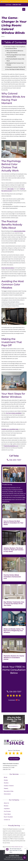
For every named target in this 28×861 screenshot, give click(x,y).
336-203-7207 (15, 460)
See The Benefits (13, 726)
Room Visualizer (8, 817)
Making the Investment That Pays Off (15, 67)
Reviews (6, 805)
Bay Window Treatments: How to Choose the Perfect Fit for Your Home (14, 603)
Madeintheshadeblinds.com (11, 446)
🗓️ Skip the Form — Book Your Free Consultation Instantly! (14, 1)
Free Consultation (14, 758)
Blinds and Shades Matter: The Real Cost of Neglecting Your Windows (14, 630)
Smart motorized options (7, 267)
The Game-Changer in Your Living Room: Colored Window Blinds (14, 47)
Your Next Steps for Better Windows (15, 69)
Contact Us (7, 819)
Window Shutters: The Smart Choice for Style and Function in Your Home (13, 549)
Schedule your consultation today (10, 429)
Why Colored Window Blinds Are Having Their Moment (14, 51)
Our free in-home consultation (13, 413)
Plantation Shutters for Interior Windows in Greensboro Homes (14, 657)
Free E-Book (7, 814)
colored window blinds (19, 231)
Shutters (6, 783)
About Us (6, 803)
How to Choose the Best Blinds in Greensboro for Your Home (13, 522)
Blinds (3, 36)
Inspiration (7, 808)
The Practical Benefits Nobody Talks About (14, 59)
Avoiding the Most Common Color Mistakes (14, 64)
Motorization (7, 794)
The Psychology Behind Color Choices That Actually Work (15, 55)
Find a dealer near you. (17, 846)
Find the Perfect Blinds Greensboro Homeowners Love (12, 576)
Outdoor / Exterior (9, 785)
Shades (6, 780)
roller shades (10, 188)
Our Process (7, 811)
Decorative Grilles (8, 791)
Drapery (6, 788)
